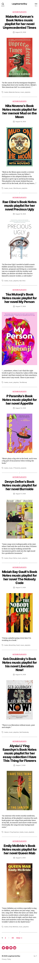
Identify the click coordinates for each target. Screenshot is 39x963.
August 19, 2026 (21, 121)
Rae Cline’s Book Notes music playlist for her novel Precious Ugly (19, 205)
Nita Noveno (17, 188)
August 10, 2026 (21, 674)
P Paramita (16, 468)
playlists (27, 92)
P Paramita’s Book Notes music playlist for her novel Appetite (19, 399)
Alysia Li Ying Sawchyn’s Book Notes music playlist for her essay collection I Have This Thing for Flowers (19, 753)
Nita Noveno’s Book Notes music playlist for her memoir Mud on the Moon (19, 111)
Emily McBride (13, 927)
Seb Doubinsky (24, 732)
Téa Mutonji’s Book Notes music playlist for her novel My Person (19, 298)
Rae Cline (22, 281)
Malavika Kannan (14, 92)
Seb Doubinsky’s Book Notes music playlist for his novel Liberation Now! (19, 664)
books (6, 92)
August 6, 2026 (21, 858)
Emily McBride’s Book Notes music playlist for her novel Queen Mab (19, 849)
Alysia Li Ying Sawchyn (11, 832)
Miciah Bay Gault (14, 645)
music (22, 92)
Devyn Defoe (13, 558)
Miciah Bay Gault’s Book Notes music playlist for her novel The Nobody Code (19, 577)
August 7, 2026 (20, 765)
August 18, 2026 (21, 214)
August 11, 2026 (21, 494)
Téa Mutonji (23, 382)
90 (13, 938)
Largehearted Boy (19, 4)
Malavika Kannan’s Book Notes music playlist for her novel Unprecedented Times (19, 22)
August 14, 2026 (21, 408)
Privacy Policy (6, 959)
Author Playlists (19, 12)
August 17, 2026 (21, 306)
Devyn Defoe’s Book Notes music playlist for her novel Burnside (19, 485)
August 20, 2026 (20, 32)
